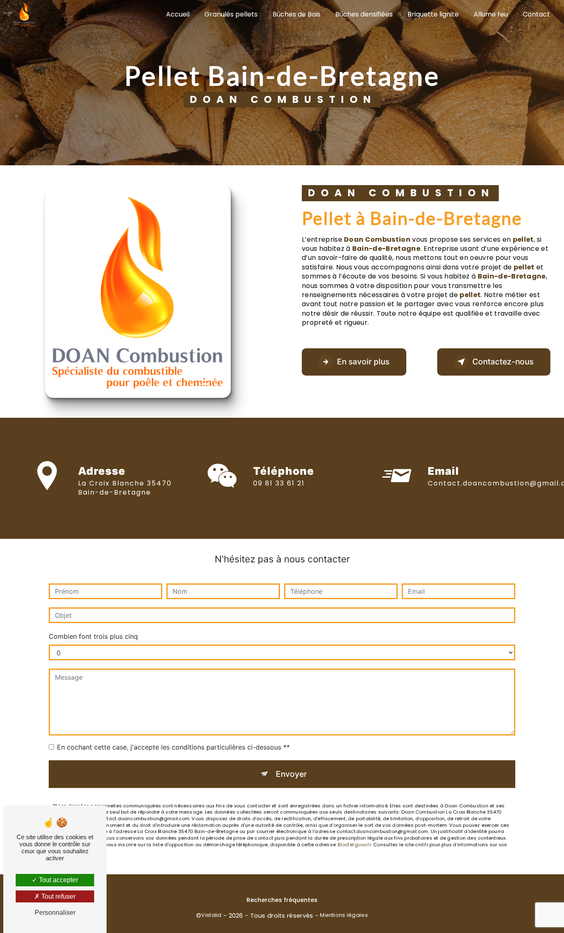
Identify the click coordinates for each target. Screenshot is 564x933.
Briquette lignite (433, 14)
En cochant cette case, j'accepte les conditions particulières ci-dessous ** (173, 747)
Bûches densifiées (364, 14)
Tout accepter (57, 879)
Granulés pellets (231, 14)
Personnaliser (55, 912)
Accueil (178, 14)
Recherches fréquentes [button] (282, 900)
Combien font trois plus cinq (93, 636)
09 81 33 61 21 (279, 483)
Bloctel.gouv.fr (354, 844)
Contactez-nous (502, 362)
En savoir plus (363, 362)
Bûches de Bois (296, 14)
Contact (536, 14)
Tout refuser (58, 896)
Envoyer (291, 774)
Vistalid (211, 915)
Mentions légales (344, 915)
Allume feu (491, 14)
